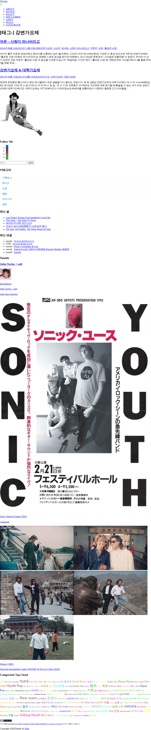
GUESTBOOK (13, 25)
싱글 (4, 188)
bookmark (139, 703)
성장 (11, 698)
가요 (47, 77)
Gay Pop (16, 682)
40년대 (113, 698)
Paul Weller (141, 707)
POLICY (10, 14)
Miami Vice (77, 691)
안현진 (93, 48)
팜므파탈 (98, 691)
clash (66, 686)
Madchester (59, 703)
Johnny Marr (115, 686)
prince (133, 693)
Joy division (74, 686)
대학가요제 (70, 77)
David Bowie (19, 691)
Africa (17, 699)
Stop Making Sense (7, 703)
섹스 (44, 715)
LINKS (9, 19)
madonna (87, 706)
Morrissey (25, 711)
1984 (82, 686)
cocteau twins (85, 711)
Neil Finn (105, 691)
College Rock (141, 694)
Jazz (49, 707)
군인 (74, 711)
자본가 (90, 682)
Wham (86, 715)
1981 (99, 686)
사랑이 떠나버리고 (79, 48)
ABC (66, 694)
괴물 (106, 702)
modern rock (78, 715)
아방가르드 (58, 694)
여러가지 (7, 199)
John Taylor (29, 694)
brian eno (73, 706)
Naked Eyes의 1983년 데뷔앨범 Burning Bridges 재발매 (41, 249)
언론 (80, 707)
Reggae (9, 707)
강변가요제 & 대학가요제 (20, 70)
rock (111, 711)
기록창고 (7, 177)
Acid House (64, 715)
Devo (85, 691)
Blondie (27, 691)
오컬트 (38, 703)
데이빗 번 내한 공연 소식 (19, 223)
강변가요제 (46, 48)
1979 (61, 682)
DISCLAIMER (13, 17)
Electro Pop (73, 694)
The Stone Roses (35, 707)
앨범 (4, 193)
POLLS (9, 22)
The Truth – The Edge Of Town (21, 220)
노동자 (44, 707)
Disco (112, 703)
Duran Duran (125, 681)
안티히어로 (95, 698)
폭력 (147, 711)
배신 (54, 706)
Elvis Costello (139, 682)
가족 (90, 690)
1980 (131, 686)
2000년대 (130, 706)
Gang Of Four (54, 711)
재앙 (43, 702)
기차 (79, 711)
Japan (96, 682)
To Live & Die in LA (24, 241)
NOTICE (10, 11)
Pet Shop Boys (88, 702)
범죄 (93, 686)
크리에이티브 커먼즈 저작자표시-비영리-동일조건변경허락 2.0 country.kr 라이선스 (35, 724)
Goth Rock (20, 703)
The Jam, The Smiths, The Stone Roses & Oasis (28, 229)
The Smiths (143, 698)
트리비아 (40, 77)
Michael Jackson (40, 711)
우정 (119, 698)
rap (121, 703)
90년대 (135, 710)
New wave (28, 698)
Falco (115, 682)
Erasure (17, 252)
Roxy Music (96, 711)
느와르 (136, 686)
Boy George (48, 691)
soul (2, 681)
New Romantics (71, 702)
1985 (45, 682)
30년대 (49, 694)
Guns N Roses (17, 707)
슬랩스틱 (117, 706)
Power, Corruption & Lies (26, 246)
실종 (117, 702)
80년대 (96, 706)
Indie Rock (83, 694)
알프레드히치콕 (129, 698)
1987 (70, 691)
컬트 (25, 706)
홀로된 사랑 (110, 48)
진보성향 (58, 685)
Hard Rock (8, 682)
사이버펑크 (41, 699)
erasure (86, 686)
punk (100, 702)
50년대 (35, 690)
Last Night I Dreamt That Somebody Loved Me (28, 217)
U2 (48, 702)
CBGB (56, 715)
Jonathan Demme (40, 694)
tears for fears (125, 711)
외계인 (105, 711)
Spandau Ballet (29, 703)
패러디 (50, 715)
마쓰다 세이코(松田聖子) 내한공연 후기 (26, 226)
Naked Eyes (4, 711)
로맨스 (52, 698)
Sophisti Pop (65, 711)
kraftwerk (126, 686)
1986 (148, 707)
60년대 (44, 686)
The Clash (93, 715)
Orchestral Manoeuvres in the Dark (12, 694)
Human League (14, 711)
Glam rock (55, 682)
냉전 (86, 698)
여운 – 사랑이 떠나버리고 (20, 41)
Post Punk (106, 706)
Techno (110, 681)
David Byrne (79, 681)
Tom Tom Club (35, 681)
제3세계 (112, 694)
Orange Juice (127, 703)
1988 (37, 48)
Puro (27, 728)
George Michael (62, 691)
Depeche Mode (127, 690)
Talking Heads (29, 715)
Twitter (16, 715)
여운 (101, 48)
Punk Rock (4, 715)
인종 (41, 691)
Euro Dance (35, 686)
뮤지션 (5, 183)
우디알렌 (120, 694)
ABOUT (10, 9)
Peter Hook (62, 699)
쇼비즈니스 (72, 698)
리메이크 (140, 690)
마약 (126, 694)
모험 (10, 715)
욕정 (105, 685)
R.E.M (115, 691)
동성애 (68, 681)
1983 (49, 682)
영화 (4, 204)
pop (54, 690)
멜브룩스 (102, 682)
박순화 (64, 48)
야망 (81, 698)
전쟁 (116, 710)
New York (26, 686)
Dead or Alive (10, 691)
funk (51, 686)
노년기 (71, 715)
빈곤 (52, 703)
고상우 (56, 48)
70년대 (24, 681)
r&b (111, 690)
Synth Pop (15, 686)
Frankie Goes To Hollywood (99, 694)
